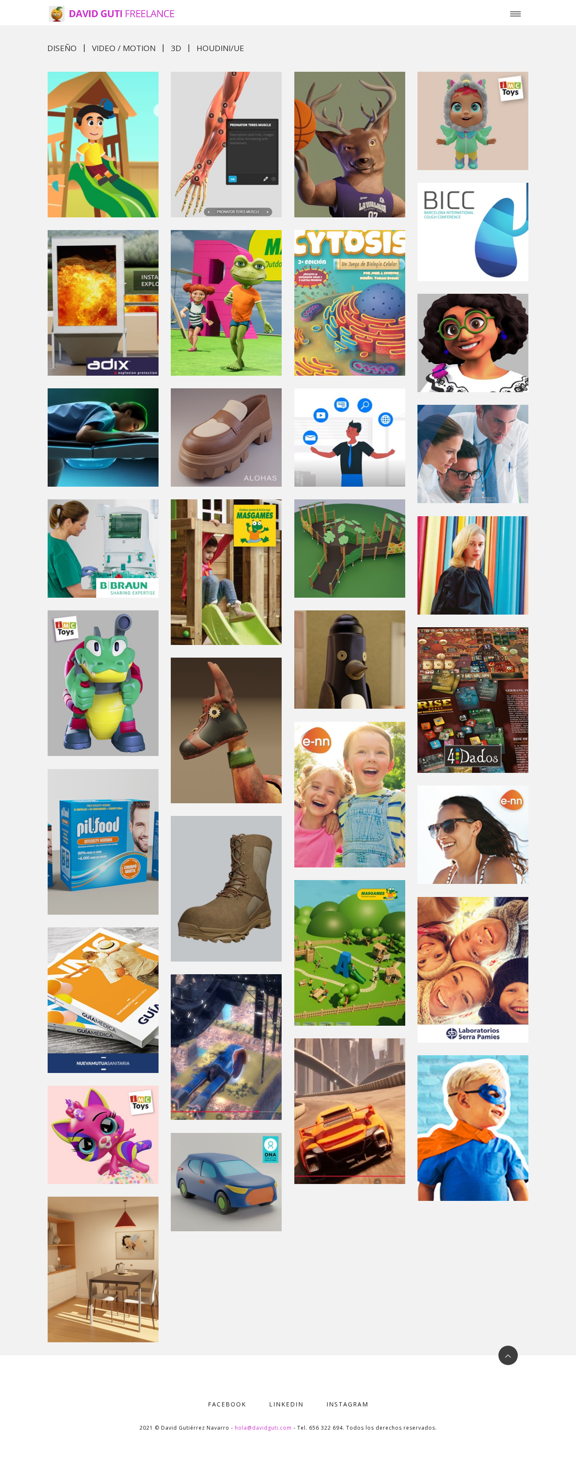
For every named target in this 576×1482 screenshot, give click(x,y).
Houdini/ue (220, 48)
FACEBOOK (227, 1404)
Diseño (62, 48)
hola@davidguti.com (263, 1427)
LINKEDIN (286, 1404)
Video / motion (124, 48)
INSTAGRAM (347, 1404)
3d (176, 48)
